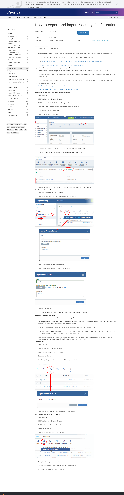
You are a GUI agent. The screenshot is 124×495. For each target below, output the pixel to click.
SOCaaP (10, 39)
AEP (25, 130)
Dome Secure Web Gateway (16, 82)
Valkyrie (10, 71)
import (93, 40)
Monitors (10, 109)
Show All (10, 33)
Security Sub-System (14, 93)
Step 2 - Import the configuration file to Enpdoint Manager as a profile (58, 90)
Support (26, 17)
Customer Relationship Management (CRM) (14, 46)
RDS (16, 130)
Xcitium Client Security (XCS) (14, 124)
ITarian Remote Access (14, 60)
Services (19, 17)
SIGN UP (116, 17)
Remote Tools (12, 50)
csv (8, 132)
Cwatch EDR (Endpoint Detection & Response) (15, 53)
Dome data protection (14, 57)
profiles (10, 112)
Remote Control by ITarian (17, 127)
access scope (14, 132)
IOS (9, 84)
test (8, 127)
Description (41, 48)
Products (10, 17)
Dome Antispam (12, 76)
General (10, 65)
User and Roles (12, 115)
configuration (105, 40)
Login (110, 17)
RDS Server (10, 130)
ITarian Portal (11, 90)
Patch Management (13, 98)
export (98, 40)
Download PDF (83, 32)
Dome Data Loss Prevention (16, 79)
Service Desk (12, 101)
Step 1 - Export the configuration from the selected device (55, 86)
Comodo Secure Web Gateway (14, 42)
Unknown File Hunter (14, 62)
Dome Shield (11, 73)
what (25, 124)
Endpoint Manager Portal (15, 96)
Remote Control (12, 87)
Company (43, 17)
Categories (10, 30)
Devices (10, 107)
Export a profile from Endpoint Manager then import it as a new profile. (62, 65)
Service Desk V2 (13, 36)
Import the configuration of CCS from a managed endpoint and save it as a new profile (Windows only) (72, 61)
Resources (35, 17)
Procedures (11, 104)
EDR (21, 130)
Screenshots (54, 48)
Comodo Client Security (15, 68)
